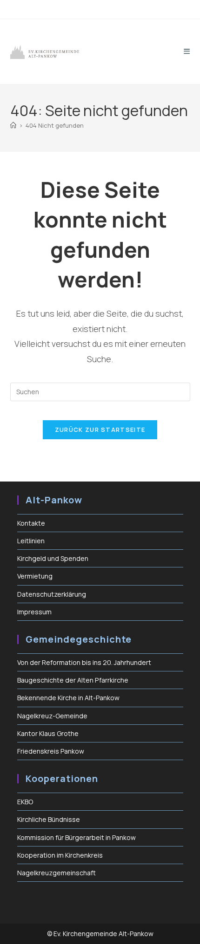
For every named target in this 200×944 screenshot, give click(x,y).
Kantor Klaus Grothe (48, 733)
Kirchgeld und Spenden (52, 558)
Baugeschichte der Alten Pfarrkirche (72, 680)
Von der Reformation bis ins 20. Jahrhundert (84, 662)
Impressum (34, 611)
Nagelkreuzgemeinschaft (56, 872)
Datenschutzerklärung (51, 594)
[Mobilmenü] (187, 51)
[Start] (13, 125)
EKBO (25, 801)
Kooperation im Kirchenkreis (60, 855)
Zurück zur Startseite (100, 429)
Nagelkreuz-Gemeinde (52, 715)
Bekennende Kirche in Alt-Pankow (68, 697)
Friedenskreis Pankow (50, 751)
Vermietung (35, 576)
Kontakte (31, 523)
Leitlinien (31, 540)
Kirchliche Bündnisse (48, 819)
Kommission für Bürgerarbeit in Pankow (76, 837)
